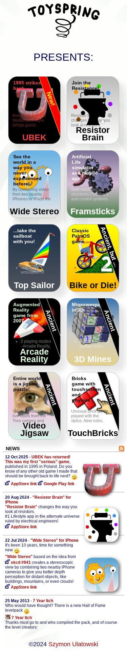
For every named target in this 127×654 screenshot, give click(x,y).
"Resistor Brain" (21, 506)
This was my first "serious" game (37, 461)
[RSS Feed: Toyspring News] (121, 449)
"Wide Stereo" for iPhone (54, 540)
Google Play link (59, 483)
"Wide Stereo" (19, 556)
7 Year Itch (43, 600)
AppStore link (23, 483)
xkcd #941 (20, 562)
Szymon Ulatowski (73, 644)
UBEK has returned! (50, 457)
